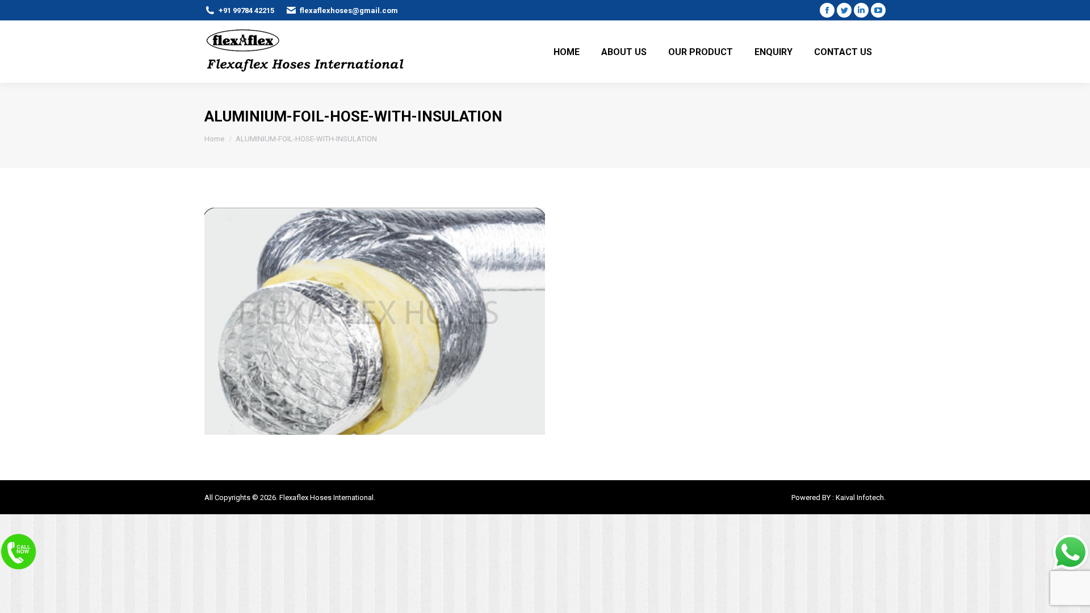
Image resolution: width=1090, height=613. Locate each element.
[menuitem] (567, 51)
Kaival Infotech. (861, 497)
